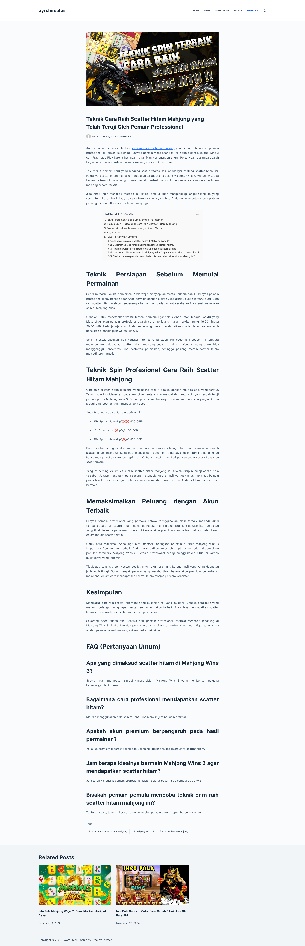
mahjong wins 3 (143, 831)
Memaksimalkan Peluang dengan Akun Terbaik (135, 228)
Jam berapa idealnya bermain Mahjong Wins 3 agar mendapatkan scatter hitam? (156, 252)
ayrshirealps (52, 10)
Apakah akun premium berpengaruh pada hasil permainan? (144, 248)
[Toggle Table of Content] (195, 215)
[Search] (265, 10)
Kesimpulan (114, 232)
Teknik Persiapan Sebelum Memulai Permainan (134, 219)
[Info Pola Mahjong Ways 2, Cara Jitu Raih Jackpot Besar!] (75, 885)
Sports (238, 10)
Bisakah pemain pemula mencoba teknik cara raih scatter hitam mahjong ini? (154, 256)
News (207, 10)
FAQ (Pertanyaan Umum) (122, 236)
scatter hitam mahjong (174, 831)
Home (196, 10)
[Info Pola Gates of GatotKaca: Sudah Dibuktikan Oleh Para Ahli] (152, 885)
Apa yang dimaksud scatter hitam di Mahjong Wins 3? (141, 240)
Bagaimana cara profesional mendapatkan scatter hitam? (143, 244)
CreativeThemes (102, 940)
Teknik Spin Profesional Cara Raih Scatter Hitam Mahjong (142, 223)
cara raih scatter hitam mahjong (153, 148)
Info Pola (252, 10)
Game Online (222, 10)
